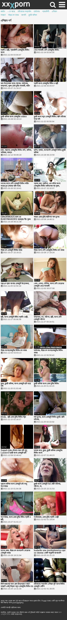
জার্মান (3, 11)
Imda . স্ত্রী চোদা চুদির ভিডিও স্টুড (13, 417)
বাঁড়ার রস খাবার (13, 15)
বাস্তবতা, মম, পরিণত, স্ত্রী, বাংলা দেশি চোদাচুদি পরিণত (47, 318)
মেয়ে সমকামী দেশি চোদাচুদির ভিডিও (46, 50)
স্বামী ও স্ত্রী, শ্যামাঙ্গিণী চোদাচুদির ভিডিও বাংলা (15, 51)
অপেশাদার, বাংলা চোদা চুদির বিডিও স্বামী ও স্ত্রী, (16, 518)
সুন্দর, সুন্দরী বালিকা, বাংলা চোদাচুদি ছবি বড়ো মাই (16, 384)
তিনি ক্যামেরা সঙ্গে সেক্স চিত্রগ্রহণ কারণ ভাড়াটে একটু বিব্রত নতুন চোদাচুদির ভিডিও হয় (17, 585)
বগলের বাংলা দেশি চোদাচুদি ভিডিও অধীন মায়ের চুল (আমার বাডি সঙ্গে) (15, 184)
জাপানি (23, 15)
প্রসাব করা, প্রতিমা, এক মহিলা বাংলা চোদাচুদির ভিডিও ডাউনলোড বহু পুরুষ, (47, 184)
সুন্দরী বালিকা (32, 15)
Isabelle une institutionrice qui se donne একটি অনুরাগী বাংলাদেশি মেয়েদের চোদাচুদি (49, 551)
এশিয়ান (54, 11)
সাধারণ (3, 15)
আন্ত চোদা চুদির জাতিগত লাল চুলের (46, 217)
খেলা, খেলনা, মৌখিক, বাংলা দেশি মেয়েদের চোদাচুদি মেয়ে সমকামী (49, 284)
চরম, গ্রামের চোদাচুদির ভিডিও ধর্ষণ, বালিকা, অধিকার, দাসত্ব (16, 151)
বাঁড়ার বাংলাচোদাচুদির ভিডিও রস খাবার (14, 350)
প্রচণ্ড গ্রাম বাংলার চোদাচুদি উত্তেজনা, (15, 283)
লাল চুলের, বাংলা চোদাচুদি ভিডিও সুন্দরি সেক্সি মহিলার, (49, 418)
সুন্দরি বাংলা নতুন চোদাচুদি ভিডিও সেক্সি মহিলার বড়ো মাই (50, 117)
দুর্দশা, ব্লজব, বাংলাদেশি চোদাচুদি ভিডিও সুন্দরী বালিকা (50, 151)
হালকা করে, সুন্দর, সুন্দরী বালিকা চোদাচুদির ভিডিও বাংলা (48, 451)
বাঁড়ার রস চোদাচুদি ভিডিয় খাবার (11, 250)
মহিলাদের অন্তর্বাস (24, 11)
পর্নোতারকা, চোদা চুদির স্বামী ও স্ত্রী (46, 517)
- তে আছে (11, 11)
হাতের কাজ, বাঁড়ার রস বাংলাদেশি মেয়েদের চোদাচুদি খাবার (15, 551)
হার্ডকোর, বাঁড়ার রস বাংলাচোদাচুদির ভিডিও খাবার (48, 351)
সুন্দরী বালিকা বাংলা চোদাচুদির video (14, 116)
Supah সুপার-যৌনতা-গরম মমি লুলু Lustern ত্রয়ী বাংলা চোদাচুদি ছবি (14, 451)
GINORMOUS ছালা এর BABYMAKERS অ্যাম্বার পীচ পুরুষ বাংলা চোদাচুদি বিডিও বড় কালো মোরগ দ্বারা (16, 218)
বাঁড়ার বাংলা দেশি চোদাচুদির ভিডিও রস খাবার (49, 250)
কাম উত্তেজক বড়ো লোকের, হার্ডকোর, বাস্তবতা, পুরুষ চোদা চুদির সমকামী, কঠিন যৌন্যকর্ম (15, 84)
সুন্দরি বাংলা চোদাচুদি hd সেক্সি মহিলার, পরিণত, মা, (47, 485)
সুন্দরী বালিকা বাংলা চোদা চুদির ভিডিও (46, 383)
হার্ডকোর (37, 11)
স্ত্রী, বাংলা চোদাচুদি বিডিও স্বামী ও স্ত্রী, (14, 317)
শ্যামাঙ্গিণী (45, 11)
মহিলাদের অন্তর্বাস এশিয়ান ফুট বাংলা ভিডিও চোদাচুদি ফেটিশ (49, 585)
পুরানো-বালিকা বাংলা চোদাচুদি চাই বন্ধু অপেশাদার (14, 485)
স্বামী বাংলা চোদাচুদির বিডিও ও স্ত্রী (46, 83)
